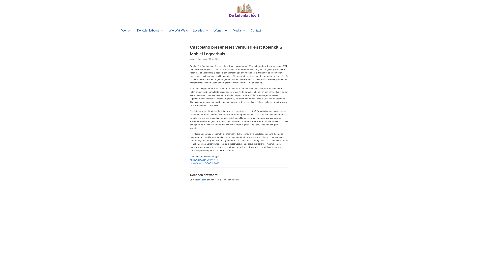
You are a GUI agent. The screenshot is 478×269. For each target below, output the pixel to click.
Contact (256, 30)
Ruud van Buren (200, 59)
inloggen (202, 179)
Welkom (126, 30)
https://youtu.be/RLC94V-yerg (204, 160)
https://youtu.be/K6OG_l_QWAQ (204, 163)
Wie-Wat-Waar (178, 30)
